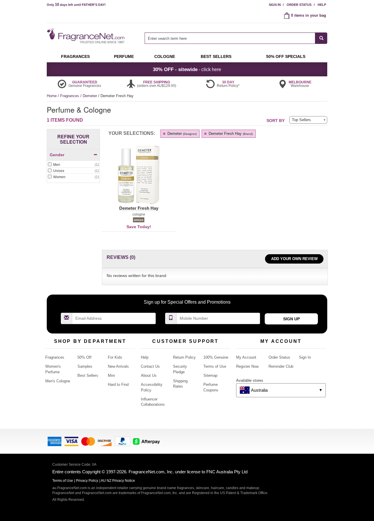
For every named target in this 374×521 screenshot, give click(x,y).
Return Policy (184, 357)
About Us (149, 375)
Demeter (90, 96)
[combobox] (236, 38)
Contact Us (150, 366)
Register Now (247, 366)
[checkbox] (73, 165)
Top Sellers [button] (301, 120)
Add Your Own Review (294, 259)
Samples (84, 366)
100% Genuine (215, 357)
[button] (138, 178)
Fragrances (70, 96)
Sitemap (210, 375)
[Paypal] (122, 441)
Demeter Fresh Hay (230, 133)
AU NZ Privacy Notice (118, 481)
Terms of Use (214, 366)
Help (322, 4)
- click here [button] (187, 69)
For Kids (115, 357)
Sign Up (291, 319)
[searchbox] (230, 38)
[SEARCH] (321, 38)
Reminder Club (281, 366)
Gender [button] (57, 154)
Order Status (299, 4)
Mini (111, 375)
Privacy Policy (87, 481)
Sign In (275, 4)
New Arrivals (118, 366)
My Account (246, 357)
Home (52, 96)
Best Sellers (87, 375)
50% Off (84, 357)
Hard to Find (118, 384)
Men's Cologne (57, 381)
